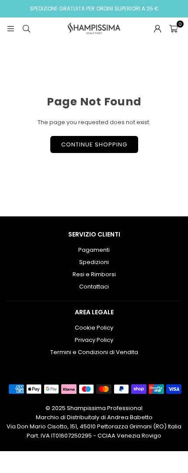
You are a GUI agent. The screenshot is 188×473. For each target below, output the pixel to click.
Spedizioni (94, 262)
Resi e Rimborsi (94, 274)
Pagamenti (94, 250)
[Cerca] (26, 28)
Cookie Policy (94, 327)
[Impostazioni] (157, 28)
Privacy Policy (94, 340)
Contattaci (94, 286)
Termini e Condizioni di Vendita (94, 352)
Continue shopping (94, 144)
